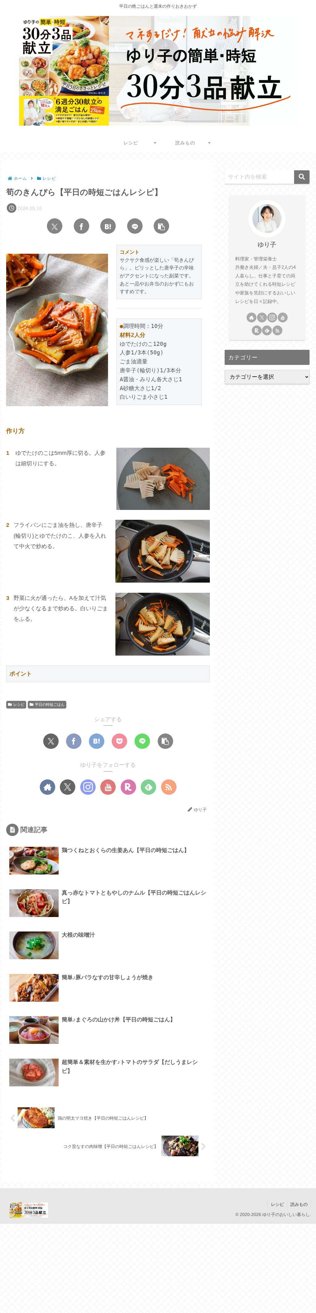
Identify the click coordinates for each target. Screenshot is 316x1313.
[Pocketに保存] (119, 741)
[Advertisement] (158, 1267)
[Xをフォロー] (67, 787)
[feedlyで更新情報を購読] (148, 787)
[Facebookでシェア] (81, 226)
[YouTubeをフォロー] (108, 787)
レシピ (18, 704)
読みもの (299, 1204)
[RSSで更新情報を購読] (169, 787)
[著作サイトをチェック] (47, 787)
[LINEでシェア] (135, 226)
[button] (161, 226)
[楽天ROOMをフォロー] (128, 787)
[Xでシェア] (54, 226)
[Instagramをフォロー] (88, 787)
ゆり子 (267, 244)
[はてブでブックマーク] (108, 226)
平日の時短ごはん (49, 704)
